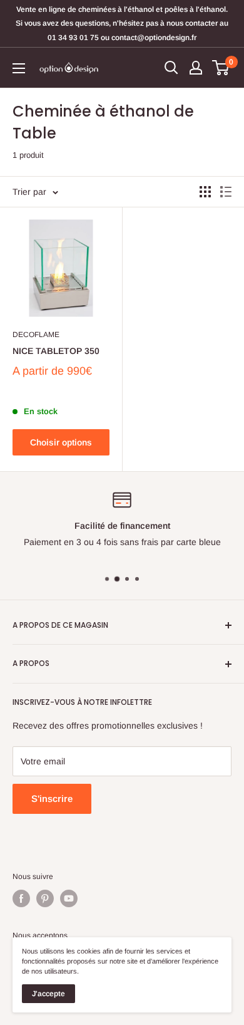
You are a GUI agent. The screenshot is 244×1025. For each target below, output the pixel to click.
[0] (221, 67)
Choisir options (61, 442)
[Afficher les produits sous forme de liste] (225, 191)
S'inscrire (52, 798)
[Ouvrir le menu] (19, 68)
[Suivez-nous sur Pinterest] (45, 898)
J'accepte (48, 993)
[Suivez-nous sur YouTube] (69, 898)
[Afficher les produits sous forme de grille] (205, 191)
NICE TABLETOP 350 (56, 351)
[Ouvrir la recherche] (171, 68)
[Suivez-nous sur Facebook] (21, 898)
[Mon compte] (196, 68)
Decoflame (36, 334)
